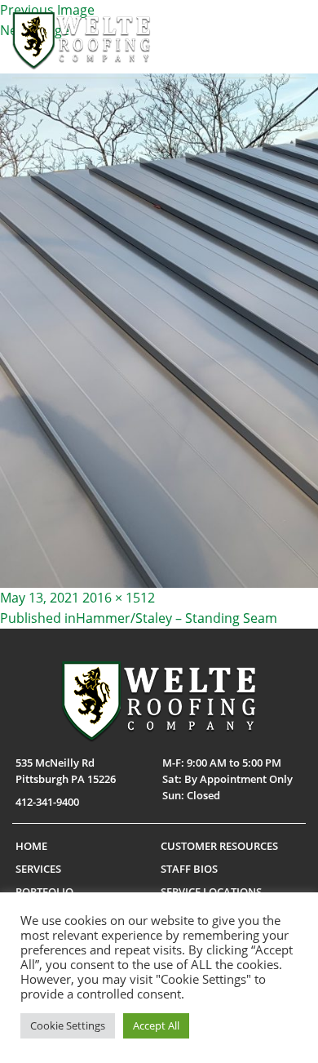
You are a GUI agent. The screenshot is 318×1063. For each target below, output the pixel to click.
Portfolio (44, 891)
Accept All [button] (156, 1025)
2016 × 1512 (118, 598)
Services (38, 868)
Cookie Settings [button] (67, 1025)
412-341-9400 (47, 801)
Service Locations (211, 891)
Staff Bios (189, 868)
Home (31, 845)
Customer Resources (219, 845)
